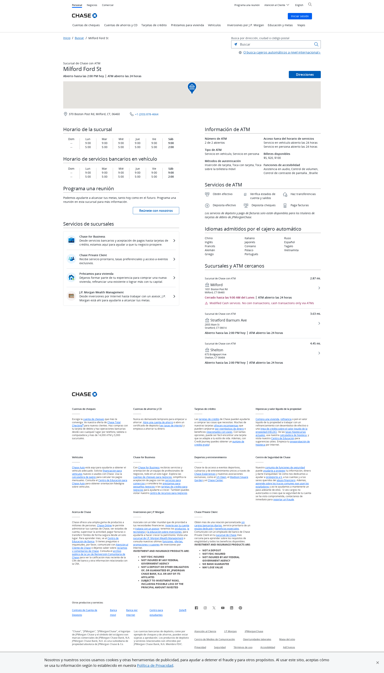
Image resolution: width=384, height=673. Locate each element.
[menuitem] (247, 5)
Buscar (79, 38)
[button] (377, 662)
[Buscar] (316, 44)
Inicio (66, 38)
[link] (196, 608)
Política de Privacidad (155, 665)
